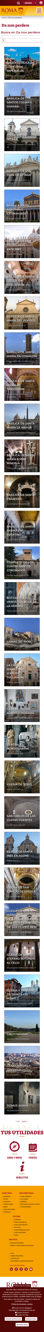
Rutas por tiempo (20, 1225)
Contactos (15, 1258)
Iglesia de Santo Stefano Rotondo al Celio (21, 958)
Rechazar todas (22, 1324)
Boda (6, 1207)
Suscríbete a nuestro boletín (22, 1261)
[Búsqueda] (3, 40)
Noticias (17, 1227)
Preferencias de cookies (22, 1286)
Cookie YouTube (22, 1315)
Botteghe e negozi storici (30, 1204)
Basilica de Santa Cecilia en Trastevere (21, 281)
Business (7, 1196)
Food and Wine (20, 1232)
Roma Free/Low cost (22, 1230)
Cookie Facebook (23, 1312)
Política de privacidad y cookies (22, 1304)
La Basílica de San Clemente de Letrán (21, 135)
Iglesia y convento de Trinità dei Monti (22, 994)
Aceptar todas (31, 1319)
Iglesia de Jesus (19, 784)
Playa (16, 1235)
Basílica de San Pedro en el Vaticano (19, 245)
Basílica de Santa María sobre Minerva (21, 459)
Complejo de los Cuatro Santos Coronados (20, 566)
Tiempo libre (8, 1204)
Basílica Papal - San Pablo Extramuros (19, 209)
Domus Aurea (17, 1105)
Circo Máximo (17, 1034)
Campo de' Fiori (19, 641)
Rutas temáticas (20, 1222)
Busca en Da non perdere (20, 32)
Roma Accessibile (17, 1243)
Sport (6, 1199)
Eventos (17, 1219)
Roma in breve (26, 1196)
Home (4, 18)
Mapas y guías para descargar (22, 1245)
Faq (12, 1253)
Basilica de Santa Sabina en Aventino (21, 530)
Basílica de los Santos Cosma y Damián (19, 102)
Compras (7, 1212)
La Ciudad (24, 1199)
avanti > (25, 1121)
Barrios (24, 1201)
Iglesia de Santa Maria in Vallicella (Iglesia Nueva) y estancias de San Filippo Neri (22, 919)
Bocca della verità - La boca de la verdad (22, 602)
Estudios (7, 1201)
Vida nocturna (9, 1209)
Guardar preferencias (13, 1319)
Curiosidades (26, 1207)
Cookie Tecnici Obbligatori (23, 1308)
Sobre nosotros (17, 1256)
